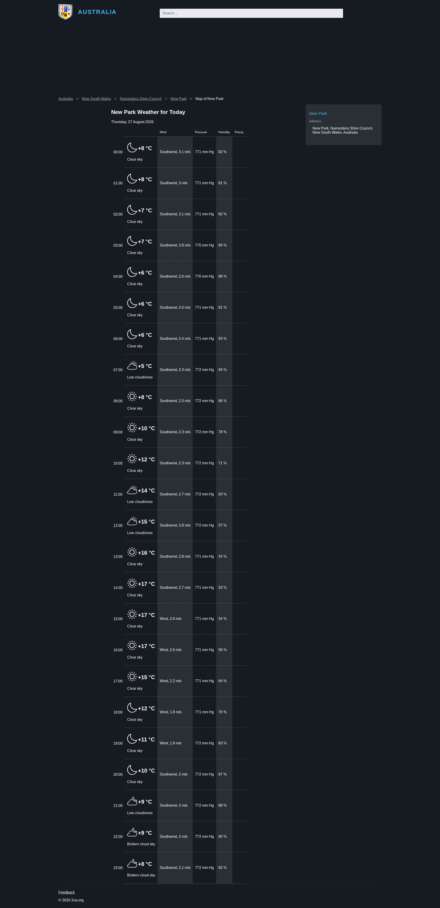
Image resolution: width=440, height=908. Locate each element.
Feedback (66, 892)
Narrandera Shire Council (141, 99)
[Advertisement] (220, 60)
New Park (178, 99)
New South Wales (96, 99)
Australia (65, 99)
